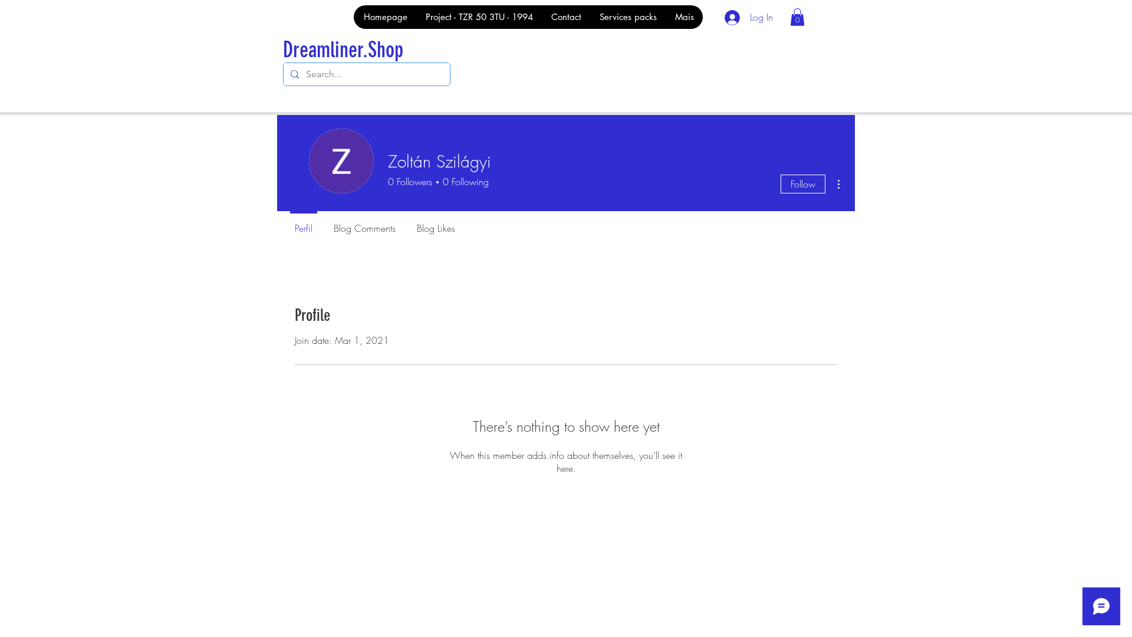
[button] (797, 17)
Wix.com (453, 572)
